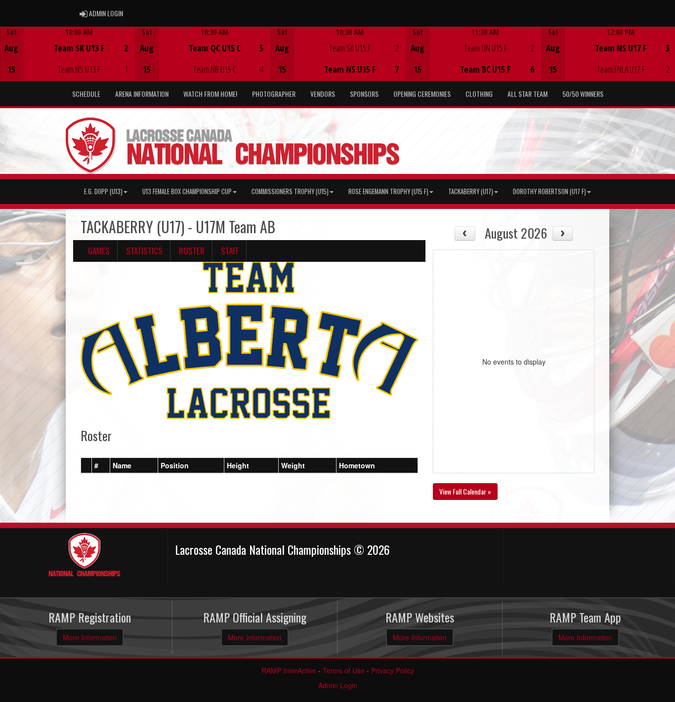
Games (99, 251)
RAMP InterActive (288, 670)
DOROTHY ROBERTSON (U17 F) (549, 191)
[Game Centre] (68, 61)
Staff (230, 251)
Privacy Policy (392, 670)
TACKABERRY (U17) (470, 191)
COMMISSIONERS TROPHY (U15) (290, 191)
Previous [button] (5, 55)
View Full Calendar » (465, 491)
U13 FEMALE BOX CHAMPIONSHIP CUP (187, 191)
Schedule (86, 93)
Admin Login (337, 685)
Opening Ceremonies (422, 93)
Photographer (273, 93)
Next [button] (669, 53)
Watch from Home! (210, 93)
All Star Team (527, 93)
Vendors (322, 93)
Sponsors (364, 93)
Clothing (479, 93)
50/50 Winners (582, 93)
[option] (67, 54)
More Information (90, 637)
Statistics (144, 251)
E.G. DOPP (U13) (103, 191)
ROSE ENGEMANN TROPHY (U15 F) (388, 191)
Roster (192, 251)
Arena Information (142, 93)
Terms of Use (344, 670)
